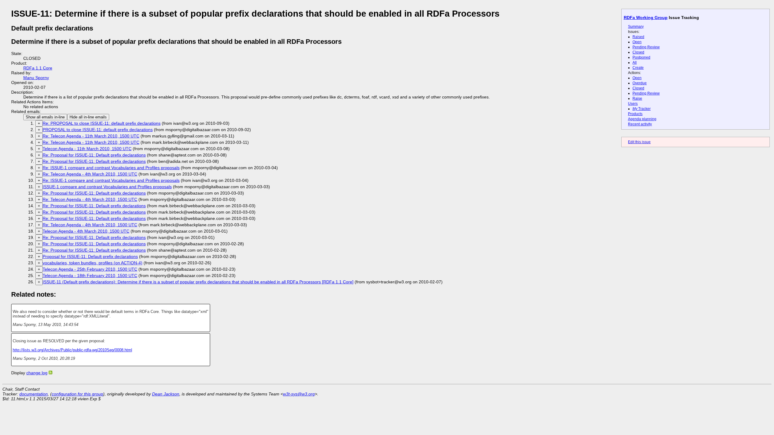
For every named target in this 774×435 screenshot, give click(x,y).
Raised (638, 37)
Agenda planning (642, 119)
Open (637, 42)
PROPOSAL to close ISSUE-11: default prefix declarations (98, 129)
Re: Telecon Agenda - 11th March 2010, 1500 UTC (91, 136)
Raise (637, 98)
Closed (638, 52)
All (635, 62)
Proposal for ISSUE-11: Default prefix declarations (90, 256)
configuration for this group (77, 394)
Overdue (640, 83)
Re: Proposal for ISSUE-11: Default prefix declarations (94, 155)
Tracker (642, 109)
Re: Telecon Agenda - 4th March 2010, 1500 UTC (90, 174)
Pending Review (646, 47)
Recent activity (640, 124)
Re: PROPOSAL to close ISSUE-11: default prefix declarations (102, 123)
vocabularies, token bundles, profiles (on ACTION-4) (92, 262)
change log (36, 372)
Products (635, 114)
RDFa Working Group (646, 17)
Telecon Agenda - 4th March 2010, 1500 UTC (86, 231)
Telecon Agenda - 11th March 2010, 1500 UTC (87, 148)
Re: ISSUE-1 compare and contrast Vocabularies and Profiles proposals (111, 167)
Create (638, 68)
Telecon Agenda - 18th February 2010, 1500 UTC (90, 275)
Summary (636, 26)
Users (633, 104)
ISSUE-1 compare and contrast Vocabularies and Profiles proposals (107, 186)
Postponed (641, 57)
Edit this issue (639, 142)
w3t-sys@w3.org (299, 394)
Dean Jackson (165, 394)
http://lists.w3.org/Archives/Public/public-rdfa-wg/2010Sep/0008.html (72, 350)
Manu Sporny (36, 77)
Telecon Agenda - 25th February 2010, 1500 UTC (90, 269)
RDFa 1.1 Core (37, 68)
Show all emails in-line (45, 117)
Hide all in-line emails (88, 117)
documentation (33, 394)
